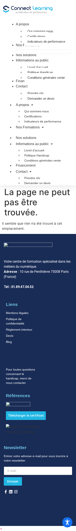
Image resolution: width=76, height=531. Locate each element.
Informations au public (32, 144)
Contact (21, 171)
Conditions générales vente (42, 160)
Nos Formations (28, 127)
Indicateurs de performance (42, 121)
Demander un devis (37, 183)
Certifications (33, 116)
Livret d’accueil (34, 150)
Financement (25, 165)
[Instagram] (16, 492)
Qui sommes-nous (36, 111)
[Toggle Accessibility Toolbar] (67, 522)
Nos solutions (26, 138)
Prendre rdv (32, 178)
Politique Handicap (36, 155)
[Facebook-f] (6, 492)
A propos (22, 105)
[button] (1, 528)
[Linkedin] (11, 492)
